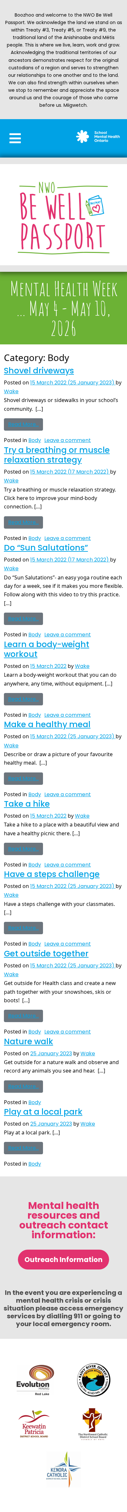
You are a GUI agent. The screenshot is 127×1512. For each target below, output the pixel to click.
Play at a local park (43, 1111)
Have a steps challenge (52, 874)
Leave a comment (67, 440)
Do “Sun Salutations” (46, 547)
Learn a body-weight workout (46, 649)
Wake (11, 391)
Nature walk (28, 1041)
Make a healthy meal (47, 724)
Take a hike (27, 804)
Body (34, 440)
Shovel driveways (39, 370)
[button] (15, 138)
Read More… (25, 423)
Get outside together (46, 953)
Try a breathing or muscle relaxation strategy (57, 455)
